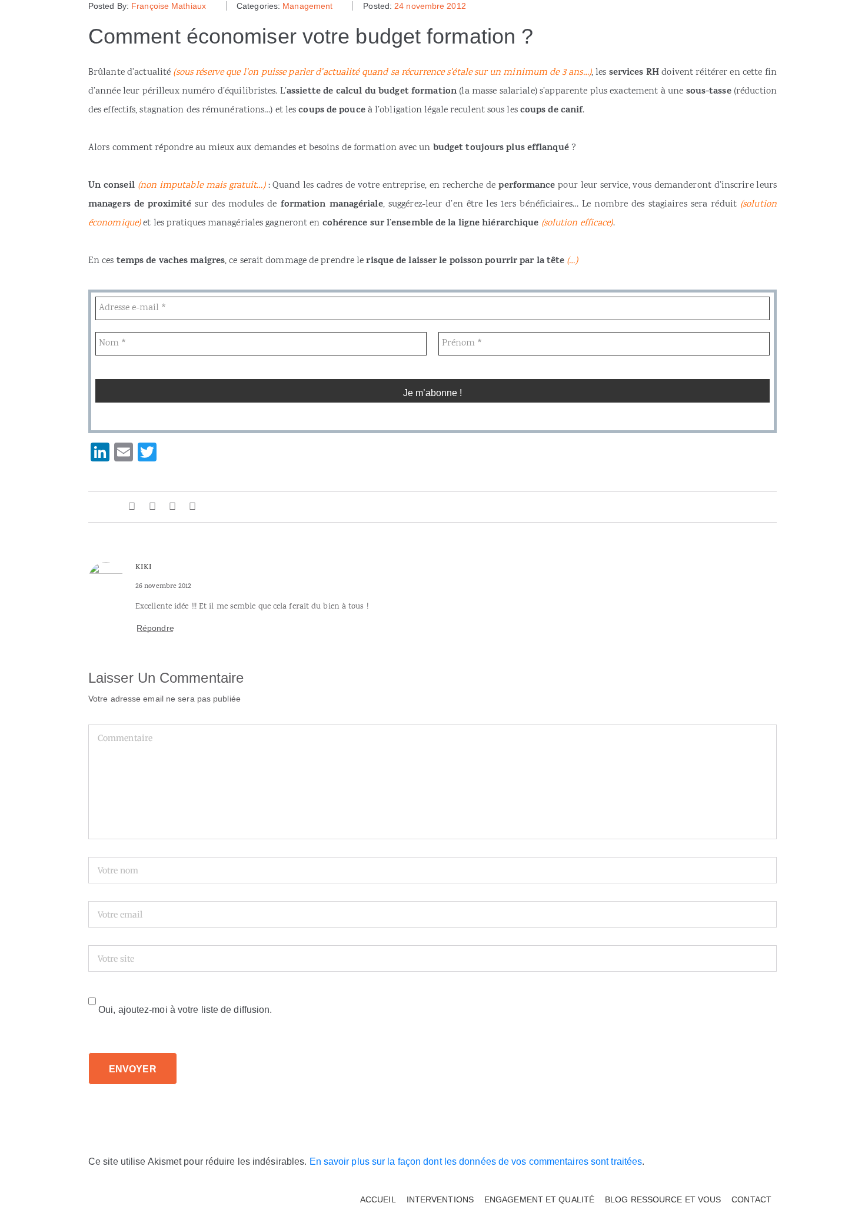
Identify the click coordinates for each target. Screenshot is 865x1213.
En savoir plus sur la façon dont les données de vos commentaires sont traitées (476, 1161)
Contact (751, 1199)
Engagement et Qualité (539, 1199)
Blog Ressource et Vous (663, 1199)
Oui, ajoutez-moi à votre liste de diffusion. (184, 1010)
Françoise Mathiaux (168, 6)
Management (307, 6)
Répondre (155, 628)
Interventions (440, 1199)
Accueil (378, 1199)
